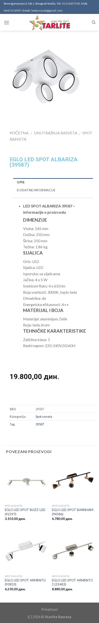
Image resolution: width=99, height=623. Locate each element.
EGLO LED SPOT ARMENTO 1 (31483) (72, 582)
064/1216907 (12, 10)
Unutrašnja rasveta (55, 133)
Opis (21, 182)
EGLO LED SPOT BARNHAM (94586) (72, 512)
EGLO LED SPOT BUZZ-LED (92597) (25, 512)
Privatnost (49, 609)
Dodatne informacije (36, 190)
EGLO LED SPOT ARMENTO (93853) (25, 582)
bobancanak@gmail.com (46, 10)
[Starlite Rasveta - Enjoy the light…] (49, 22)
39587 (40, 424)
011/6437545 (71, 3)
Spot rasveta (44, 416)
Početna (19, 133)
